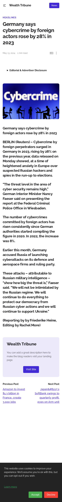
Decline (51, 494)
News (54, 5)
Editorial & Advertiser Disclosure (28, 70)
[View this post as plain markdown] (51, 53)
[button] (4, 5)
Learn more (10, 486)
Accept (35, 494)
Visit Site (31, 369)
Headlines (10, 17)
